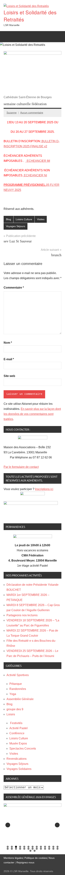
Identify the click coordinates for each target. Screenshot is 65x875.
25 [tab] (53, 849)
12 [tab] (53, 847)
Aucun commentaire (31, 112)
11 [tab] (49, 847)
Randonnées (17, 688)
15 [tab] (12, 849)
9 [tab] (41, 847)
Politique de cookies (35, 857)
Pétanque (15, 683)
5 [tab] (24, 847)
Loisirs (10, 714)
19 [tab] (28, 849)
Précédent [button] (7, 825)
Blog (8, 219)
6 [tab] (28, 847)
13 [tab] (57, 847)
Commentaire (14, 287)
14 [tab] (8, 849)
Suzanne (11, 112)
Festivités (15, 723)
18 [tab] (24, 849)
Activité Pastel (18, 728)
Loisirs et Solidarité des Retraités (30, 16)
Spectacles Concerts (22, 748)
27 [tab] (30, 851)
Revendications (16, 758)
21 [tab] (37, 849)
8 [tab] (37, 847)
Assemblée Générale (20, 699)
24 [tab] (49, 849)
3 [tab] (16, 847)
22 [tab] (41, 849)
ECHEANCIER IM (37, 160)
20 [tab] (33, 849)
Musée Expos (18, 743)
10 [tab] (45, 847)
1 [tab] (8, 847)
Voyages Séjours (15, 226)
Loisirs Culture (24, 219)
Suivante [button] (57, 825)
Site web (9, 375)
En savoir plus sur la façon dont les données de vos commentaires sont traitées (32, 414)
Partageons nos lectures (22, 615)
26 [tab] (57, 849)
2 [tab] (12, 847)
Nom (8, 342)
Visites (40, 219)
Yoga (12, 694)
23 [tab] (45, 849)
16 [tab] (16, 849)
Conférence (16, 733)
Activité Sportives (17, 675)
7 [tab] (33, 847)
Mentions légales (13, 857)
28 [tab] (35, 851)
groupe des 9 (14, 709)
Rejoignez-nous (25, 862)
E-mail (9, 359)
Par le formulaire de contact (21, 466)
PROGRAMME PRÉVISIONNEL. (25, 184)
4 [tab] (20, 847)
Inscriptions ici (44, 489)
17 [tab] (20, 849)
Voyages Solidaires (18, 768)
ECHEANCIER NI (35, 175)
